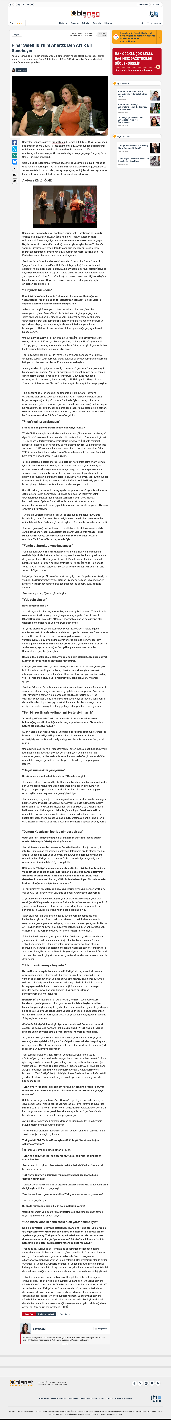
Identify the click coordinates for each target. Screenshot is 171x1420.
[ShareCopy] (14, 168)
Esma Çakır (39, 1328)
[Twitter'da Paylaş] (14, 149)
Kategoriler (155, 23)
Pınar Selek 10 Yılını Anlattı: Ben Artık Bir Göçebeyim (52, 47)
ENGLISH (143, 4)
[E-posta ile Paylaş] (14, 174)
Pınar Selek (58, 141)
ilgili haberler (123, 83)
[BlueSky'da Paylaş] (14, 162)
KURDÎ (156, 4)
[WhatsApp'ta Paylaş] (14, 155)
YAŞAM (17, 34)
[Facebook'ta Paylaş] (14, 142)
